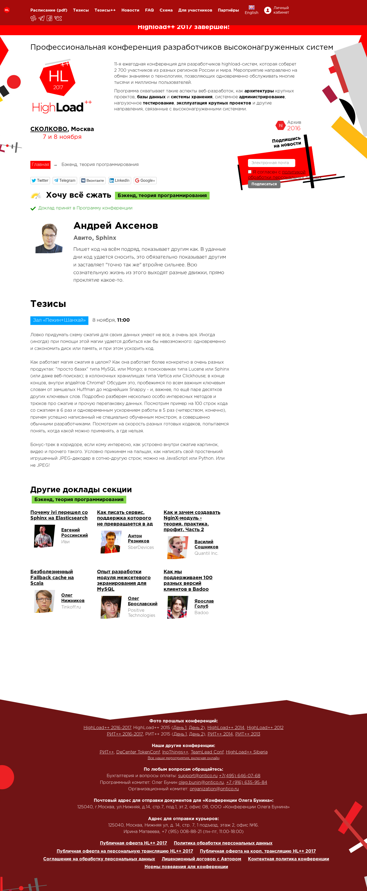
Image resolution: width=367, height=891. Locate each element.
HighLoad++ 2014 (225, 728)
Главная (40, 165)
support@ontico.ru (198, 776)
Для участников (195, 10)
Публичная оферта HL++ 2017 (133, 843)
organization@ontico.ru (214, 789)
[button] (40, 180)
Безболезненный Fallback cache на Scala (52, 578)
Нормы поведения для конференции (186, 867)
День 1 (179, 728)
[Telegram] (41, 18)
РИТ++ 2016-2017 (125, 734)
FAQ (149, 10)
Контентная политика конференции (288, 859)
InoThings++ (175, 752)
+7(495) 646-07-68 (239, 776)
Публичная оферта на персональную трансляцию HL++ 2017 (125, 851)
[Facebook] (50, 18)
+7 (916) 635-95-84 (246, 783)
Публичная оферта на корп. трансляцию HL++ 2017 (258, 851)
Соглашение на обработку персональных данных (99, 859)
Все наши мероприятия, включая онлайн (184, 758)
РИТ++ (107, 752)
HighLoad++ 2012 (265, 728)
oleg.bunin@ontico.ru (201, 783)
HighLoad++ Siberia (247, 752)
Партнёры (228, 10)
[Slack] (33, 18)
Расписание (42, 10)
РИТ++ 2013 (247, 734)
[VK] (58, 18)
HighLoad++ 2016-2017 (107, 728)
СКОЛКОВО (48, 129)
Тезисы (81, 10)
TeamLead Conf (207, 752)
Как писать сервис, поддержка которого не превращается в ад (125, 518)
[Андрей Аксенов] (49, 238)
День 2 (196, 728)
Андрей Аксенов (115, 226)
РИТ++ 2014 (220, 734)
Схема (166, 10)
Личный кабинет (281, 10)
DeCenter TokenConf (138, 752)
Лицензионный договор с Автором (201, 859)
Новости (130, 10)
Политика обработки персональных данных (223, 843)
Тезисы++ (105, 10)
